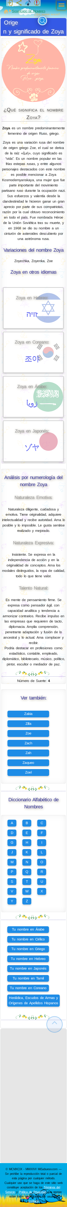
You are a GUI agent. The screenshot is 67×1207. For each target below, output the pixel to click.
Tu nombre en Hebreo (28, 959)
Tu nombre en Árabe (28, 929)
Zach (28, 743)
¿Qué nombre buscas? (47, 14)
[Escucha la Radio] (28, 3)
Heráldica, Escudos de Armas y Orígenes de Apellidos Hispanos (33, 1000)
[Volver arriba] (54, 1024)
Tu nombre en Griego (28, 949)
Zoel (28, 772)
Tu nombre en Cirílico (28, 939)
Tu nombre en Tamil (28, 978)
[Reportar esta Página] (37, 3)
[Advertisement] (33, 1062)
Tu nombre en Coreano (28, 988)
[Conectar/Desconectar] (10, 3)
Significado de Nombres (28, 11)
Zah (28, 753)
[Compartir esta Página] (19, 3)
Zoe (28, 733)
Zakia (28, 714)
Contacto (33, 1201)
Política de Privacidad (32, 1192)
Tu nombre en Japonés (28, 968)
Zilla (28, 724)
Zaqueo (28, 763)
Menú (60, 5)
